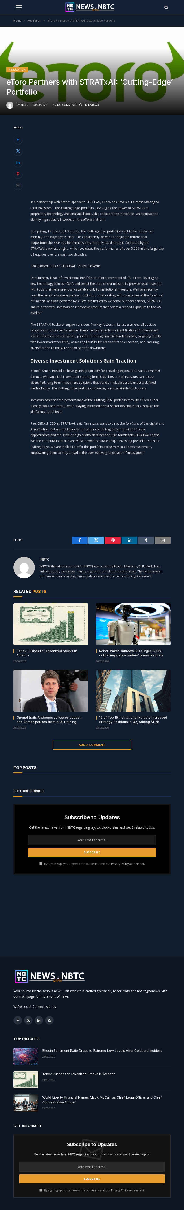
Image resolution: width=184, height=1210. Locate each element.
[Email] (17, 185)
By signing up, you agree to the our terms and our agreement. (94, 864)
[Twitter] (17, 150)
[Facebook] (17, 139)
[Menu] (19, 7)
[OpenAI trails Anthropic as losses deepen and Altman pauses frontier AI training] (50, 691)
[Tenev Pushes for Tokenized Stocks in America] (50, 624)
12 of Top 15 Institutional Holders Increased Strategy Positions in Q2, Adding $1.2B (133, 720)
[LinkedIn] (17, 162)
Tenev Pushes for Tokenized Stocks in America (47, 653)
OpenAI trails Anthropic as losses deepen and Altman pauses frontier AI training (49, 720)
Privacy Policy (120, 864)
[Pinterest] (17, 173)
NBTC (24, 105)
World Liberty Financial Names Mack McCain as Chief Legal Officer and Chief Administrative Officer (102, 1099)
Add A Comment (92, 745)
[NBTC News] (92, 7)
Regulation (17, 69)
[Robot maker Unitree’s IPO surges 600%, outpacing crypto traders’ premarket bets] (133, 624)
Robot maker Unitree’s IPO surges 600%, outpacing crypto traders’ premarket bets (131, 653)
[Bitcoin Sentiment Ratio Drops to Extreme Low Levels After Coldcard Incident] (25, 1056)
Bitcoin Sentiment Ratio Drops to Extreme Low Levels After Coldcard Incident (102, 1050)
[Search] (166, 7)
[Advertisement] (102, 156)
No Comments (67, 105)
